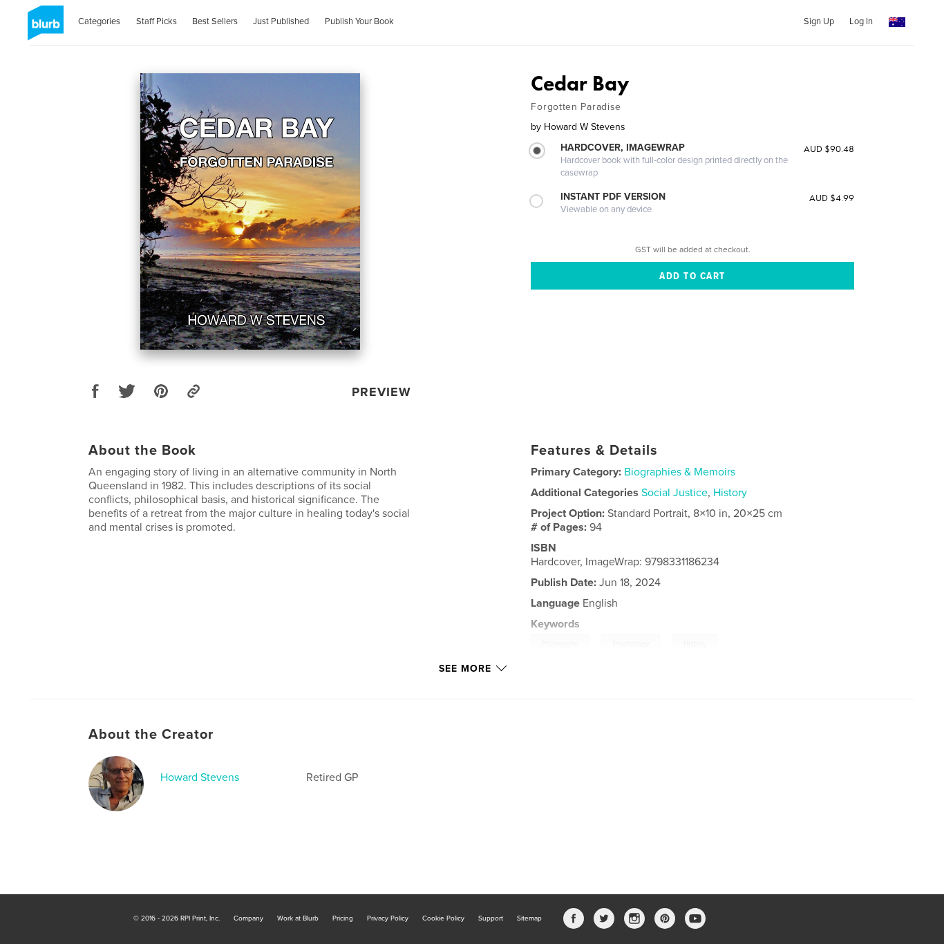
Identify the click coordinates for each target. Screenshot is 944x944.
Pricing (342, 918)
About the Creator (151, 734)
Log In (861, 21)
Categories (99, 21)
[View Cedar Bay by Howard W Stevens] (250, 211)
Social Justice (674, 493)
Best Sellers (215, 21)
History (730, 493)
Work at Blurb (298, 918)
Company (248, 918)
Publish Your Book (359, 21)
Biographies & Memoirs (679, 472)
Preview (381, 391)
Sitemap (529, 918)
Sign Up (819, 21)
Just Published (281, 21)
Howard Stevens (199, 777)
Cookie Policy (443, 918)
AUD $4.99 (831, 197)
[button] (897, 22)
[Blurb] (43, 28)
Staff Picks (156, 21)
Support (490, 918)
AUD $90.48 (829, 148)
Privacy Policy (387, 918)
